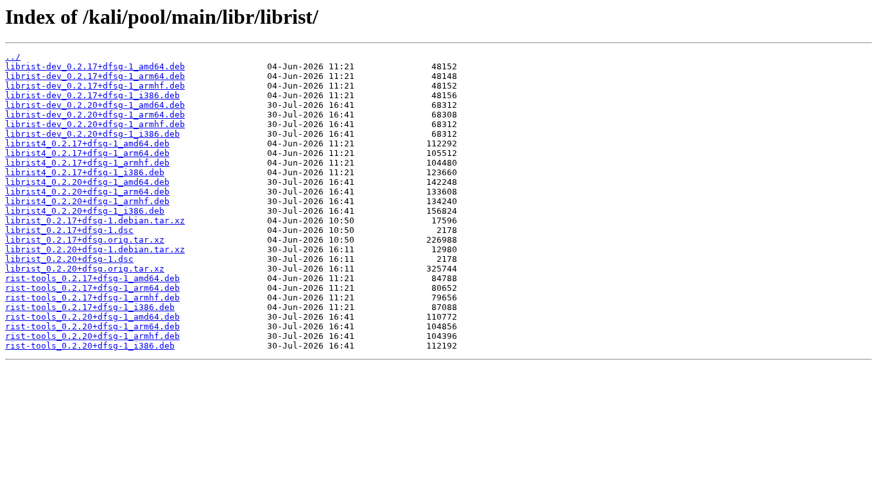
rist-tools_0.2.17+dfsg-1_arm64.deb (92, 288)
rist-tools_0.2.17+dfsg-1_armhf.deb (92, 297)
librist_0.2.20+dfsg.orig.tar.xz (84, 268)
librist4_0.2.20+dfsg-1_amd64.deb (87, 182)
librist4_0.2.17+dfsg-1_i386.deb (84, 172)
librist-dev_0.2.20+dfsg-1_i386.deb (92, 134)
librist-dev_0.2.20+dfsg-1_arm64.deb (95, 114)
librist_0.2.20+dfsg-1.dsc (69, 259)
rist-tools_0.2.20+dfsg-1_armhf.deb (92, 336)
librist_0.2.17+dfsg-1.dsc (69, 230)
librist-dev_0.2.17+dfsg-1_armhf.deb (95, 86)
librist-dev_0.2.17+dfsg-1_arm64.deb (95, 76)
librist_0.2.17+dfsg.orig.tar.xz (84, 240)
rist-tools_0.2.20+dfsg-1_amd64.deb (92, 317)
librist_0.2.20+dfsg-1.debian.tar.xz (95, 249)
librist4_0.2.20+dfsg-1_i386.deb (84, 211)
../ (13, 57)
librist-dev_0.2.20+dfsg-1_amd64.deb (95, 105)
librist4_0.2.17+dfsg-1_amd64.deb (87, 143)
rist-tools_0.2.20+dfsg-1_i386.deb (90, 345)
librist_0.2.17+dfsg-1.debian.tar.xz (95, 220)
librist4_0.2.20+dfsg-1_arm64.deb (87, 191)
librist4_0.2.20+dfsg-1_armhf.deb (87, 201)
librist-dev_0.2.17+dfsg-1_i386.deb (92, 95)
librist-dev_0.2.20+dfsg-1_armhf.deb (95, 124)
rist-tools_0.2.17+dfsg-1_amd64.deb (92, 278)
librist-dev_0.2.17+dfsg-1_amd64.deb (95, 66)
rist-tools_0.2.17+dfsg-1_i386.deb (90, 307)
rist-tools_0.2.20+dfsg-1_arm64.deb (92, 326)
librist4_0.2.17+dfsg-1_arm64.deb (87, 153)
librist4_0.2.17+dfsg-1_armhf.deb (87, 163)
